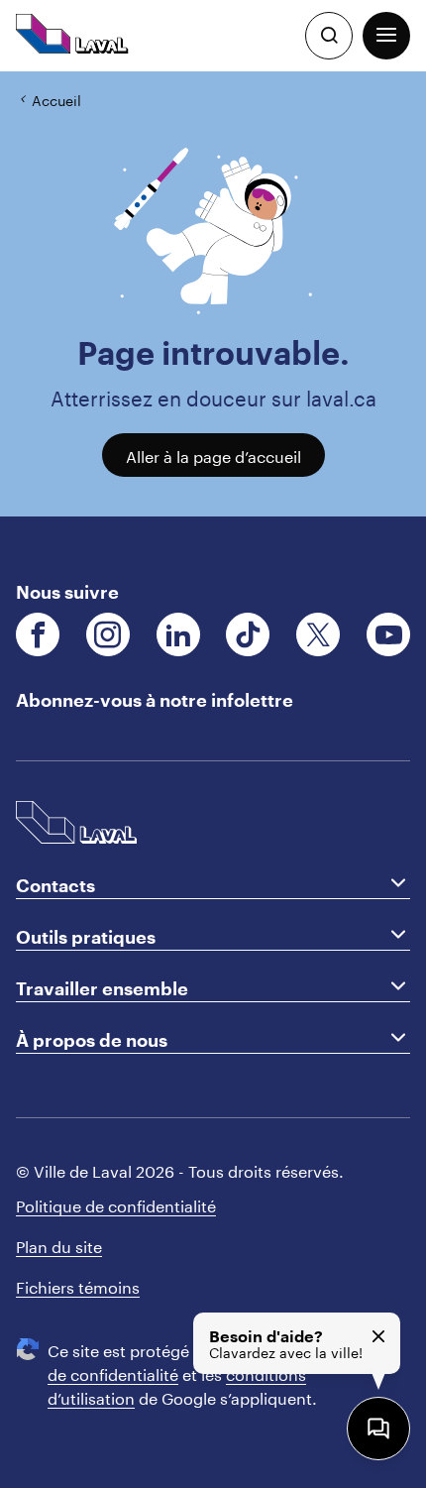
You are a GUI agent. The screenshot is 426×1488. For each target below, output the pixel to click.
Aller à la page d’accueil (213, 454)
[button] (386, 35)
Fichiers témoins (78, 1285)
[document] (213, 293)
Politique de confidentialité (116, 1204)
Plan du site (59, 1244)
